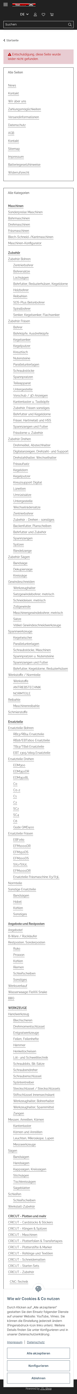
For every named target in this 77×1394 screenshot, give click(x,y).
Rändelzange (22, 550)
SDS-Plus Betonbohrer (29, 302)
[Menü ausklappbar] (5, 2)
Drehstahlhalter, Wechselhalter (34, 457)
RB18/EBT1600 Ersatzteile (31, 740)
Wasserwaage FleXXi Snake (27, 992)
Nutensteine (21, 358)
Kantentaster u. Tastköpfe (31, 401)
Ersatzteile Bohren (21, 728)
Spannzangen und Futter (30, 426)
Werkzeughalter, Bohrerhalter (33, 1101)
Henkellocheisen (24, 1051)
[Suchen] (70, 24)
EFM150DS (20, 852)
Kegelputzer (21, 346)
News (12, 85)
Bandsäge (20, 563)
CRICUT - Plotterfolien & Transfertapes (35, 1241)
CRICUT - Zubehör (21, 1272)
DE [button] (22, 14)
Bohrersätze (21, 271)
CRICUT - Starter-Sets (23, 1266)
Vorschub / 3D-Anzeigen (30, 395)
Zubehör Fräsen (19, 321)
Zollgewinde (22, 606)
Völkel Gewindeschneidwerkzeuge (37, 625)
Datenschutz (36, 1342)
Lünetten (19, 488)
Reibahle (14, 699)
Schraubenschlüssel (27, 1076)
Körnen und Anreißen (27, 1132)
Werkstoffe (20, 681)
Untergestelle (23, 389)
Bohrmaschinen (19, 218)
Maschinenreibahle (26, 706)
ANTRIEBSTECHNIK (27, 687)
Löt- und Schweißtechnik (30, 1057)
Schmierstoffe (17, 712)
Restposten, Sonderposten (26, 942)
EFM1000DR (22, 846)
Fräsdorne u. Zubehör (28, 432)
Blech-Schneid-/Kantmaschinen (30, 237)
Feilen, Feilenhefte (26, 1039)
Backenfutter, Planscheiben (32, 526)
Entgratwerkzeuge (26, 1032)
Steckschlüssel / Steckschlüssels (36, 1088)
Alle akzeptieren (38, 1353)
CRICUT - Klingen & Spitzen (27, 1228)
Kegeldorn (20, 470)
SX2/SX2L (20, 864)
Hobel (17, 901)
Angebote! (15, 930)
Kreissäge (20, 575)
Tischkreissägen (24, 1181)
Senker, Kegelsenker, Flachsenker (36, 315)
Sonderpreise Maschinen (25, 212)
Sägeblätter (21, 1188)
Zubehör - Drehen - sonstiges (33, 519)
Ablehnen (38, 1378)
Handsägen (21, 1163)
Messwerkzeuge (24, 1144)
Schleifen (14, 1194)
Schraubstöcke (23, 370)
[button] (35, 14)
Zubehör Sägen (19, 557)
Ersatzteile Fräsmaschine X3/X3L (36, 877)
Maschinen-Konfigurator (24, 243)
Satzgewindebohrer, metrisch (33, 594)
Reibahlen (20, 296)
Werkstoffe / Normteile (24, 675)
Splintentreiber (23, 1082)
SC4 (16, 815)
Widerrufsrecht (18, 172)
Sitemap (14, 148)
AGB (11, 133)
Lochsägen (21, 277)
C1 (15, 796)
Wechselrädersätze (26, 507)
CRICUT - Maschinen (22, 1234)
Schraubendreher (25, 1070)
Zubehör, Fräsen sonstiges (31, 408)
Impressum (14, 1342)
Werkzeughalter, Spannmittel (33, 1107)
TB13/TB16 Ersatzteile (28, 746)
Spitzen (18, 544)
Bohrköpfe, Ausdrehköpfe (31, 333)
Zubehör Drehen (19, 439)
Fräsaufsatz (21, 464)
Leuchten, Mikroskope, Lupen (33, 1138)
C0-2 (16, 790)
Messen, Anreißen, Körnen (26, 1119)
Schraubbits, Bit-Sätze (28, 1063)
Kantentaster (22, 1126)
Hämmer (19, 1045)
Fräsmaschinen (18, 230)
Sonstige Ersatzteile (22, 889)
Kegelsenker (22, 339)
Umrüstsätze (22, 495)
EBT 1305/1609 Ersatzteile (31, 752)
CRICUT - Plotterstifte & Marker (30, 1247)
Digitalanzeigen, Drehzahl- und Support (40, 451)
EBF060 (18, 839)
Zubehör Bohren (19, 259)
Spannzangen (23, 538)
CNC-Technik (19, 1281)
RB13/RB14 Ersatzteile (28, 734)
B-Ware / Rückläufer (22, 936)
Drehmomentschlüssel (29, 1026)
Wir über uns (17, 101)
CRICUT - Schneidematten (26, 1259)
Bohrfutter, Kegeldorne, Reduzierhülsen (40, 668)
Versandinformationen (23, 117)
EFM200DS (21, 858)
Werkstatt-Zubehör (21, 1206)
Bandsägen (21, 895)
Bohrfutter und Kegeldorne (32, 414)
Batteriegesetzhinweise (24, 164)
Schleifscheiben (24, 973)
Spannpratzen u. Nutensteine (33, 656)
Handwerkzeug (18, 1014)
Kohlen (18, 908)
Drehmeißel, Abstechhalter (31, 445)
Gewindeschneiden (21, 581)
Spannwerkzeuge (20, 631)
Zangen (18, 1113)
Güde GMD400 (23, 827)
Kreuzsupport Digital (27, 482)
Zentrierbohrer (23, 265)
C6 (15, 821)
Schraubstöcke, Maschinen (32, 650)
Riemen (18, 967)
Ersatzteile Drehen (21, 759)
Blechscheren (22, 1020)
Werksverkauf (17, 986)
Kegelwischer (22, 637)
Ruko (16, 948)
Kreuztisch (20, 352)
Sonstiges (20, 914)
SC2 (16, 808)
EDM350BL (21, 777)
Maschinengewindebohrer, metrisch (38, 612)
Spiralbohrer (22, 308)
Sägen (12, 1150)
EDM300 (19, 765)
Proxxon (18, 955)
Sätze (17, 619)
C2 (15, 802)
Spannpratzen (23, 377)
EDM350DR (21, 771)
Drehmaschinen (19, 224)
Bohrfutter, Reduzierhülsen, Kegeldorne (40, 284)
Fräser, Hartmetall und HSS (32, 420)
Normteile (15, 883)
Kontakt (13, 93)
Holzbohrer (21, 290)
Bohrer (17, 327)
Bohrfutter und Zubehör (29, 532)
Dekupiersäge (23, 569)
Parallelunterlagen (26, 364)
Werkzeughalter (24, 588)
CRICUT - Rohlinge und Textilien (30, 1253)
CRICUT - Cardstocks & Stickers (30, 1222)
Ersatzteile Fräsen (20, 833)
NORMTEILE (22, 693)
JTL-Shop (46, 1388)
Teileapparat (22, 383)
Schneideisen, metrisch (29, 600)
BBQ (11, 998)
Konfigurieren (38, 1365)
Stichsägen (21, 1175)
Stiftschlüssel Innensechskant (34, 1094)
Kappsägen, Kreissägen (29, 1169)
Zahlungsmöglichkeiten (24, 109)
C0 (15, 784)
